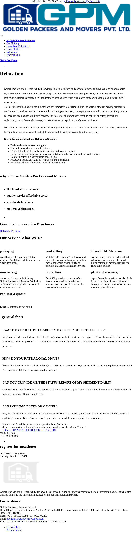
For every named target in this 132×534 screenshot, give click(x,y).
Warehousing (13, 54)
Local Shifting (13, 49)
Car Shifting (12, 43)
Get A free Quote (8, 60)
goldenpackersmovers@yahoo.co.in (82, 1)
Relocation (11, 52)
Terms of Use (13, 527)
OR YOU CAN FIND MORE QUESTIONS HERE (29, 430)
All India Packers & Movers (20, 40)
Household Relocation (17, 46)
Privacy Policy (13, 530)
